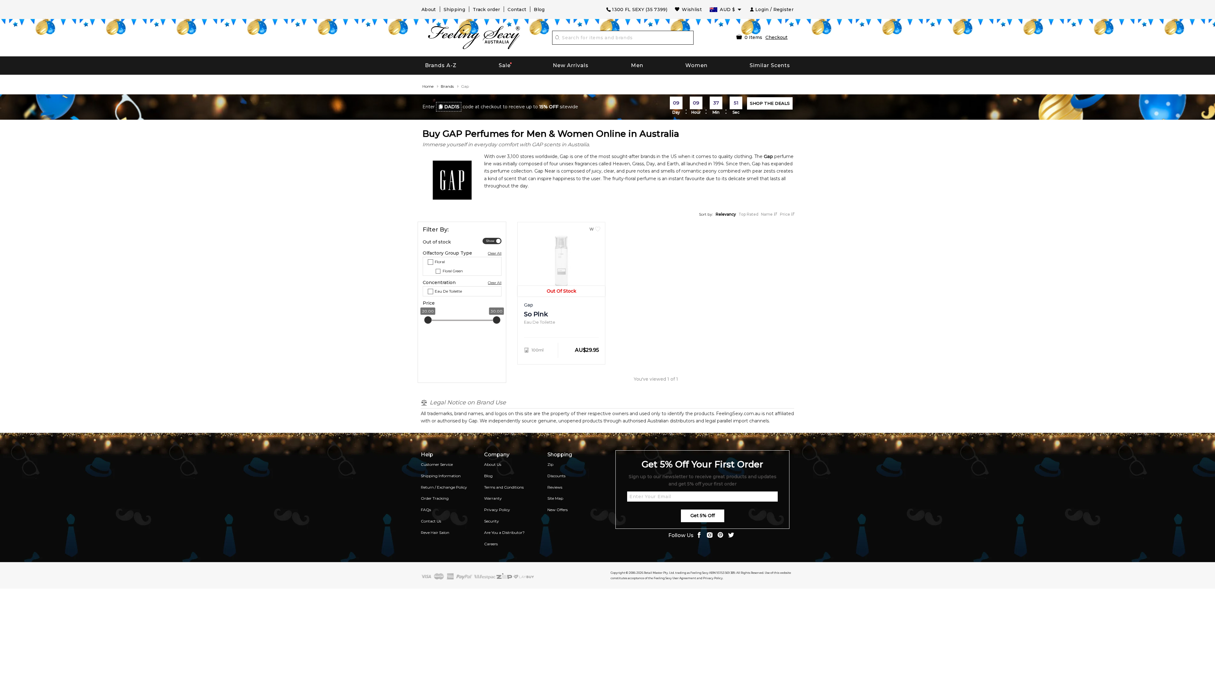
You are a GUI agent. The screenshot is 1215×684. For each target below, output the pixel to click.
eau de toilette (448, 291)
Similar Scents (770, 65)
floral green (453, 271)
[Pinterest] (720, 535)
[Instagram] (709, 535)
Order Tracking (435, 498)
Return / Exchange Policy (444, 487)
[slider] (428, 320)
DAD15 (451, 107)
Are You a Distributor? (504, 532)
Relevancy (726, 214)
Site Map (555, 498)
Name (767, 214)
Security (491, 521)
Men (637, 65)
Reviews (554, 487)
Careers (491, 544)
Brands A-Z (441, 65)
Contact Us (431, 521)
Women (696, 65)
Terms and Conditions (504, 487)
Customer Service (437, 464)
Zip (550, 464)
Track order (486, 9)
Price (785, 214)
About (428, 9)
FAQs (426, 509)
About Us (492, 464)
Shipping (454, 9)
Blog (539, 9)
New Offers (557, 509)
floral (440, 261)
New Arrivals (571, 65)
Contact (517, 9)
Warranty (493, 498)
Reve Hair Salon (435, 532)
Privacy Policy (497, 509)
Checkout (776, 37)
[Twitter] (731, 535)
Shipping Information (441, 475)
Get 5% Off (702, 515)
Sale (505, 65)
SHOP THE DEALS (770, 103)
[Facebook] (699, 535)
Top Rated (748, 214)
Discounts (556, 475)
